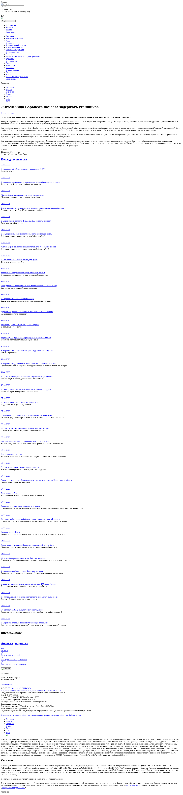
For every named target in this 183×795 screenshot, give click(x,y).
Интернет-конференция (16, 45)
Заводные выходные (14, 38)
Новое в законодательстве (17, 77)
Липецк (9, 96)
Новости (9, 27)
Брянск (9, 90)
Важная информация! (15, 50)
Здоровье (10, 54)
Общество (10, 43)
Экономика (11, 79)
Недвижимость (12, 70)
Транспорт (10, 65)
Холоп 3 (4, 649)
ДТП (8, 41)
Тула (8, 101)
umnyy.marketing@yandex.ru (13, 788)
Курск (8, 94)
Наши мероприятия (14, 47)
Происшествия (12, 52)
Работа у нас (11, 25)
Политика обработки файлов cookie (66, 715)
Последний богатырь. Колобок (14, 658)
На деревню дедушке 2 (10, 654)
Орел (8, 98)
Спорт (8, 63)
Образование (11, 61)
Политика (10, 68)
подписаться (6, 684)
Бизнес (9, 72)
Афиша (9, 30)
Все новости (11, 36)
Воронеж (10, 92)
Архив (9, 74)
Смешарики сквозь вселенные (14, 663)
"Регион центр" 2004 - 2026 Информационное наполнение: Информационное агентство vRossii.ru (31, 689)
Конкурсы (10, 32)
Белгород (10, 87)
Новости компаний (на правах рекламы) (23, 56)
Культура (10, 59)
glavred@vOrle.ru (133, 785)
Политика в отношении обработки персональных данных (25, 715)
